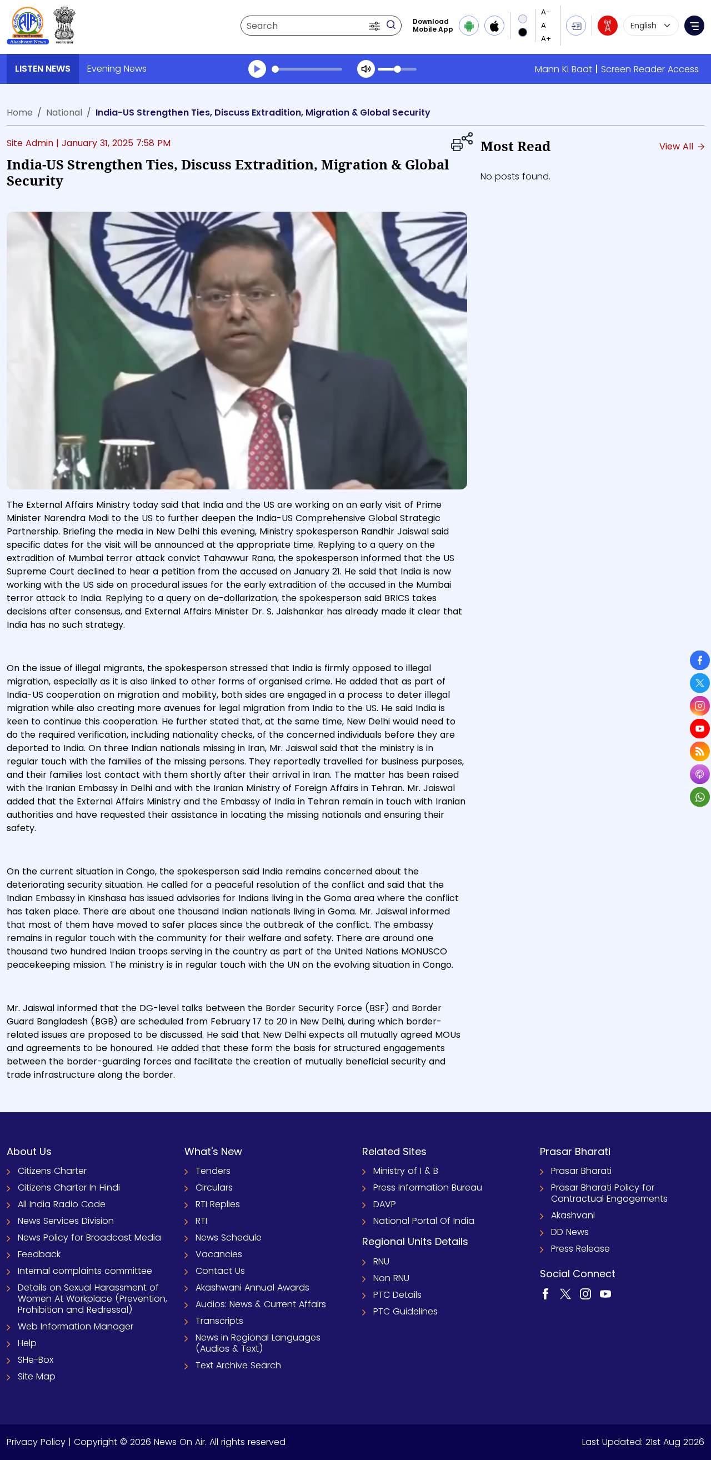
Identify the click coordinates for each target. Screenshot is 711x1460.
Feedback (39, 1254)
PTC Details (397, 1294)
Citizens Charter (52, 1170)
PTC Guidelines (405, 1311)
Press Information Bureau (427, 1187)
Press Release (580, 1248)
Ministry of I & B (405, 1170)
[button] (375, 25)
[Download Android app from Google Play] (469, 26)
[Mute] (366, 69)
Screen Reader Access (650, 69)
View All (677, 146)
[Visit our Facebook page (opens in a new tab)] (545, 1293)
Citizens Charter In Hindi (69, 1187)
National (64, 112)
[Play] (257, 69)
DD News (570, 1232)
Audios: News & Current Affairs (261, 1304)
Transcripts (219, 1320)
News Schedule (229, 1237)
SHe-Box (35, 1359)
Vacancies (219, 1254)
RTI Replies (218, 1204)
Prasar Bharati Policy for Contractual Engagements (609, 1193)
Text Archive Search (238, 1365)
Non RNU (391, 1278)
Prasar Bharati (581, 1170)
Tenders (213, 1170)
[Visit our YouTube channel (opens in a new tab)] (605, 1293)
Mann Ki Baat (563, 69)
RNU (381, 1261)
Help (27, 1343)
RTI (201, 1220)
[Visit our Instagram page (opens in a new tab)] (585, 1293)
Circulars (214, 1187)
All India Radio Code (62, 1204)
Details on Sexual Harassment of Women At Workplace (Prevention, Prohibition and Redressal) (92, 1298)
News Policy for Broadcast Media (89, 1237)
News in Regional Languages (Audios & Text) (258, 1343)
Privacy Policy (36, 1442)
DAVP (384, 1204)
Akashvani (573, 1215)
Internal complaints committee (85, 1270)
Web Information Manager (75, 1326)
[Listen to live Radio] (608, 26)
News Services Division (66, 1220)
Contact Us (220, 1270)
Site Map (37, 1376)
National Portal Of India (423, 1220)
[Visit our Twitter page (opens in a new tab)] (565, 1293)
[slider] (307, 69)
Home (20, 112)
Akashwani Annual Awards (252, 1287)
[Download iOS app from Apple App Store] (494, 26)
